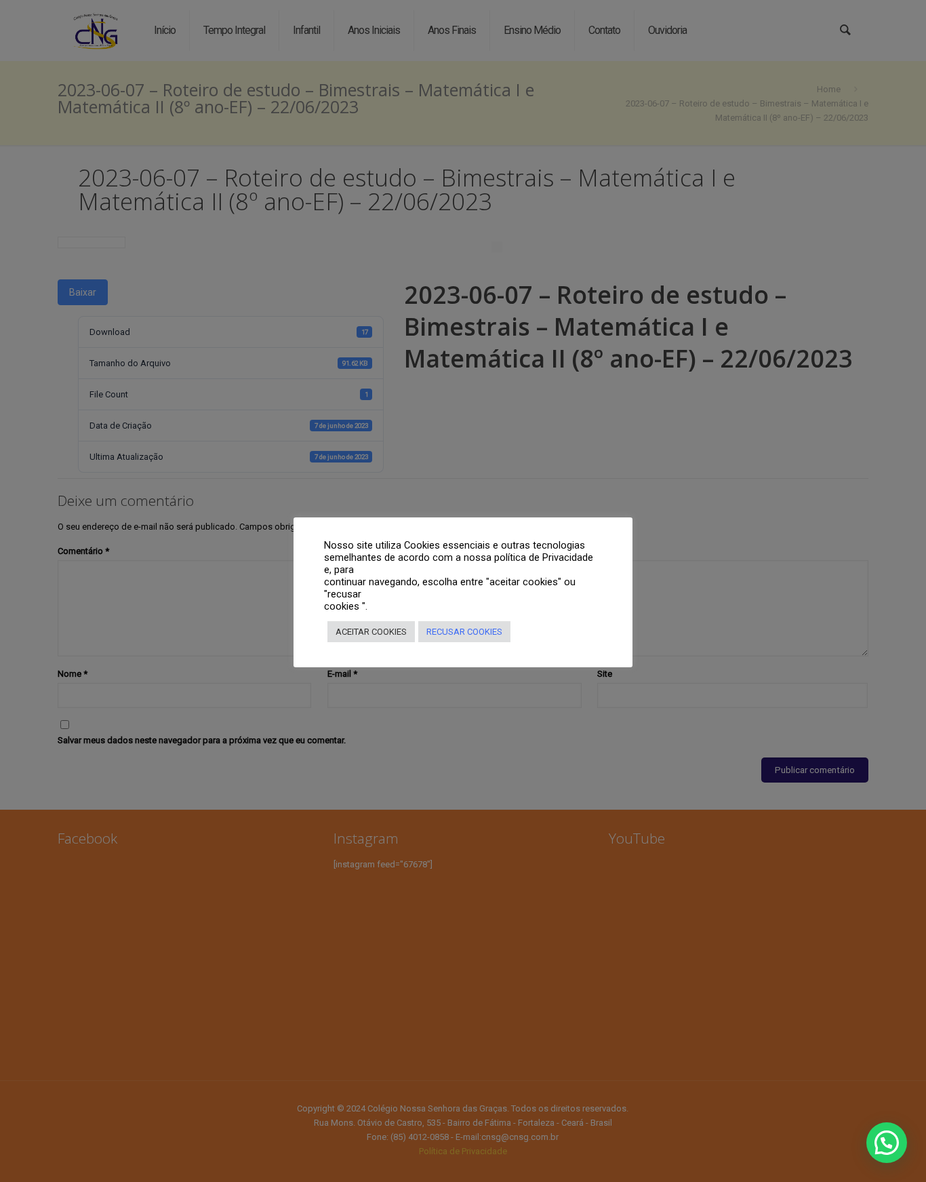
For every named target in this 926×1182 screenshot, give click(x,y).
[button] (886, 1142)
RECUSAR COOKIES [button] (464, 632)
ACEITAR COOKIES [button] (371, 632)
